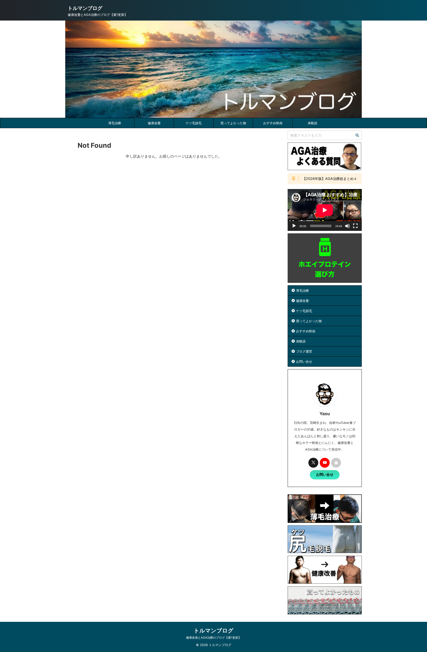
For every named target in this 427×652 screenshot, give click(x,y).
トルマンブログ (85, 8)
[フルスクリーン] (355, 225)
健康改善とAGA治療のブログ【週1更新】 (213, 637)
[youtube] (325, 463)
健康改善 (154, 123)
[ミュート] (347, 225)
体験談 (312, 123)
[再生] (294, 225)
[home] (336, 463)
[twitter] (313, 463)
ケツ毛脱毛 (194, 123)
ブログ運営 (304, 351)
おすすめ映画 (272, 123)
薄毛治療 (114, 123)
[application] (325, 210)
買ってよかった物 (233, 123)
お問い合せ (304, 361)
